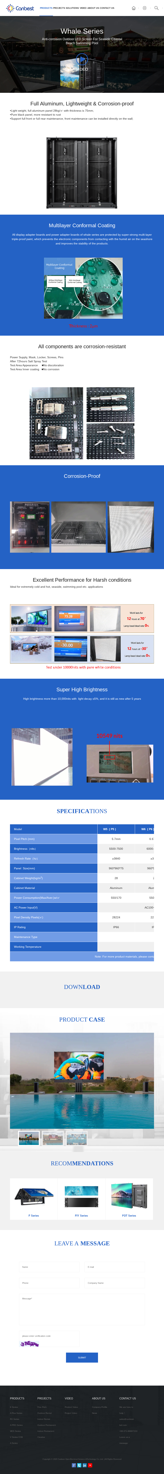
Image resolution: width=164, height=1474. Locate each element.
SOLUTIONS (72, 8)
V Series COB (16, 1437)
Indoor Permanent (45, 1431)
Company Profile (99, 1407)
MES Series (15, 1431)
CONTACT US (107, 8)
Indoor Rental (43, 1419)
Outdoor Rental (44, 1413)
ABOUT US (93, 8)
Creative (41, 1437)
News (94, 1413)
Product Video (71, 1407)
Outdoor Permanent (46, 1425)
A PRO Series (16, 1425)
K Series (14, 1407)
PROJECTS (59, 8)
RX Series (14, 1419)
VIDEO (83, 8)
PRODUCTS (46, 8)
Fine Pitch (42, 1407)
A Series (14, 1443)
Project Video (71, 1413)
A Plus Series (16, 1413)
